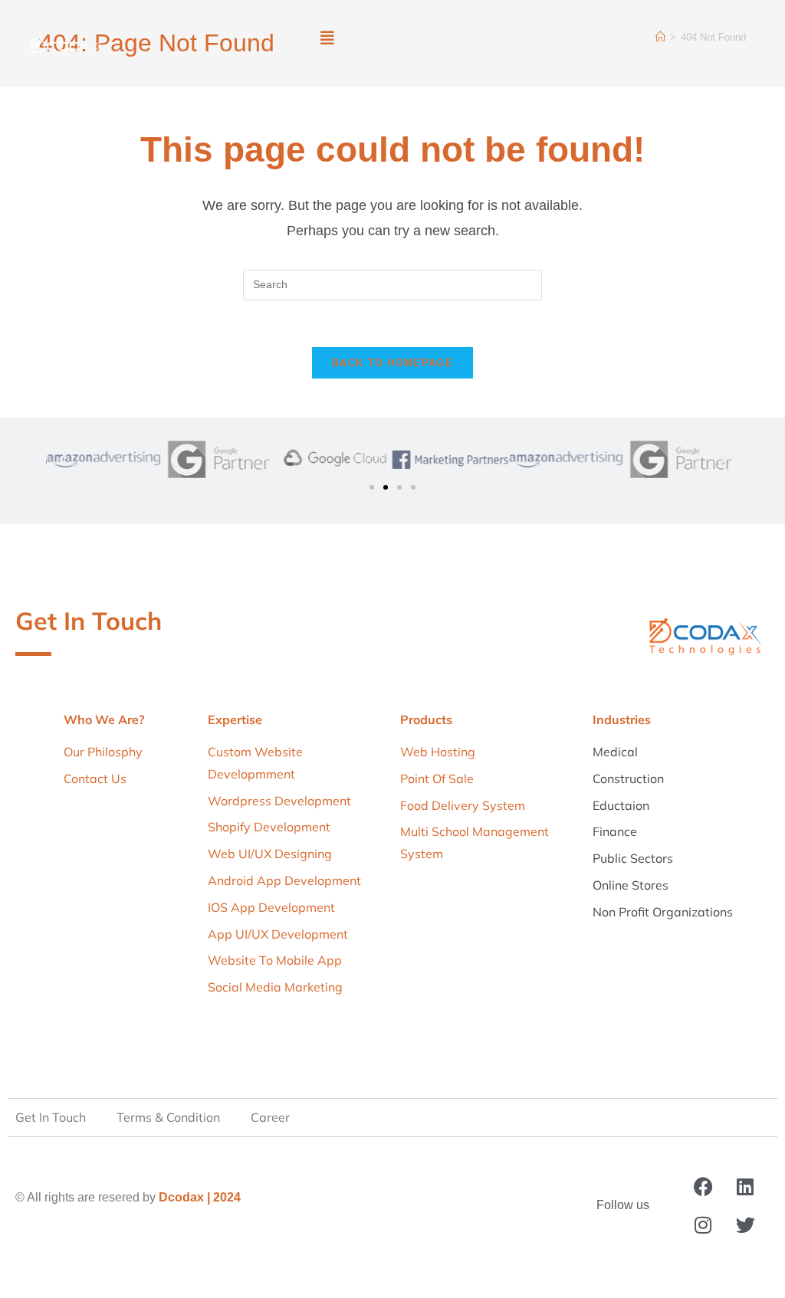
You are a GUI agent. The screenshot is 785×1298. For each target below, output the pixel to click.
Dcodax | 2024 (200, 1197)
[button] (327, 38)
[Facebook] (703, 1187)
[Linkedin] (745, 1187)
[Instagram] (703, 1225)
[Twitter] (745, 1225)
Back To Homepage (392, 363)
